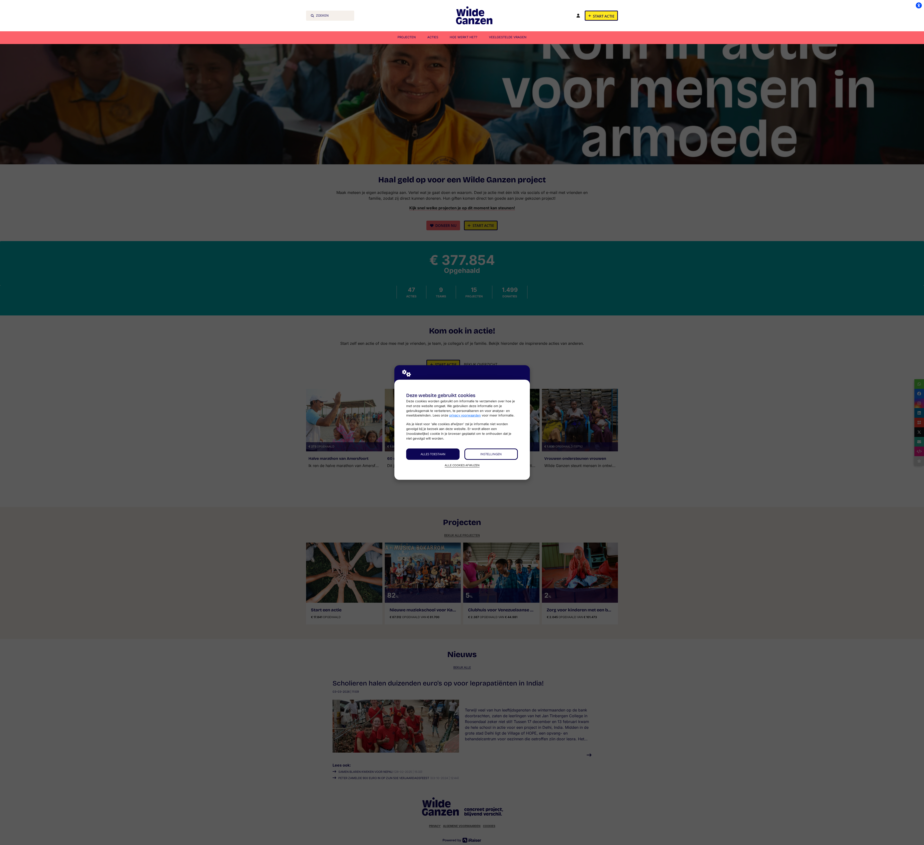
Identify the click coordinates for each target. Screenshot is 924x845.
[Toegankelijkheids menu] (919, 5)
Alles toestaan (433, 454)
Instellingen (491, 454)
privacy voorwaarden (465, 415)
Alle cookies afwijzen (462, 465)
